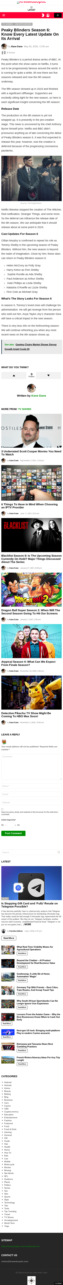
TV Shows (24, 409)
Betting (7, 1094)
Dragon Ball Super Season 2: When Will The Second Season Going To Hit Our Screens (30, 612)
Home (7, 1150)
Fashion (8, 1120)
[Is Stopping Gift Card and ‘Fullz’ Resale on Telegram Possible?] (31, 883)
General (8, 1135)
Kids (6, 1155)
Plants (7, 1182)
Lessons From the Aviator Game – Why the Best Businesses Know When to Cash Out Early (38, 1017)
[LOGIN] (48, 15)
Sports (7, 1197)
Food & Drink (10, 1129)
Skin (6, 1194)
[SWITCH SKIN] (43, 15)
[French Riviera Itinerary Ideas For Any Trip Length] (8, 1060)
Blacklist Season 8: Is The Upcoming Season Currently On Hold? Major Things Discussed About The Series (31, 559)
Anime (7, 1088)
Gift (5, 1138)
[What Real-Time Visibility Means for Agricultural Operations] (8, 950)
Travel (7, 1214)
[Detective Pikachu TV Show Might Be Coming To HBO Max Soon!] (31, 693)
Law (6, 1158)
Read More (9, 938)
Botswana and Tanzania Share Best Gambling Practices (35, 1045)
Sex (6, 1191)
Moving (7, 1170)
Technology (9, 1202)
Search (59, 853)
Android (7, 1082)
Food (6, 1126)
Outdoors (8, 1179)
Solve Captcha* (8, 820)
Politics (7, 1185)
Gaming (8, 1132)
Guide (7, 1141)
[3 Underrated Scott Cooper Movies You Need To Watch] (31, 431)
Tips (6, 1205)
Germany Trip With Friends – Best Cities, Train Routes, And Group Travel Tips (37, 988)
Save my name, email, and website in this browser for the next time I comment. (29, 813)
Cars (6, 1103)
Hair (6, 1144)
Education (8, 1114)
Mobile (7, 1161)
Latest (31, 10)
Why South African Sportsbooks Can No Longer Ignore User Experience (37, 1002)
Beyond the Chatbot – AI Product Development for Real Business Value (36, 961)
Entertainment (10, 1117)
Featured (8, 1123)
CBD (6, 1109)
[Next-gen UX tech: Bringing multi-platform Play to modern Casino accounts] (8, 1032)
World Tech (9, 1223)
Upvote (13, 375)
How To (7, 1153)
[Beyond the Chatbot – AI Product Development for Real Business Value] (8, 963)
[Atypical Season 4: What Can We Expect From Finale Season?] (31, 641)
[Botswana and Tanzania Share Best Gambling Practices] (8, 1047)
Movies (7, 1167)
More (27, 924)
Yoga (6, 1226)
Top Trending (10, 1211)
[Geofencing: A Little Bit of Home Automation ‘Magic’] (8, 977)
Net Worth (9, 1173)
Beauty (7, 1091)
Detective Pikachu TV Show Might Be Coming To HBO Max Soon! (26, 715)
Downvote (48, 375)
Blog (5, 898)
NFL (6, 1176)
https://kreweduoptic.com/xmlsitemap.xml (20, 1246)
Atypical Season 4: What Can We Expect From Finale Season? (28, 663)
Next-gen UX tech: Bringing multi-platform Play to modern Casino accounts (38, 1031)
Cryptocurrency (11, 1111)
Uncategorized (11, 1220)
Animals (8, 1085)
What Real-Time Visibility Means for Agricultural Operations (35, 948)
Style (6, 1199)
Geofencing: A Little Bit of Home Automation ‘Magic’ (33, 975)
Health (7, 1147)
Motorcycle (9, 1164)
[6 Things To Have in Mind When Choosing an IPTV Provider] (31, 483)
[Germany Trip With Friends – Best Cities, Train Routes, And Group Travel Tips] (8, 990)
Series (7, 1188)
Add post (58, 15)
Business (8, 1100)
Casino (7, 1106)
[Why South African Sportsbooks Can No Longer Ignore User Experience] (8, 1004)
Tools (6, 1208)
